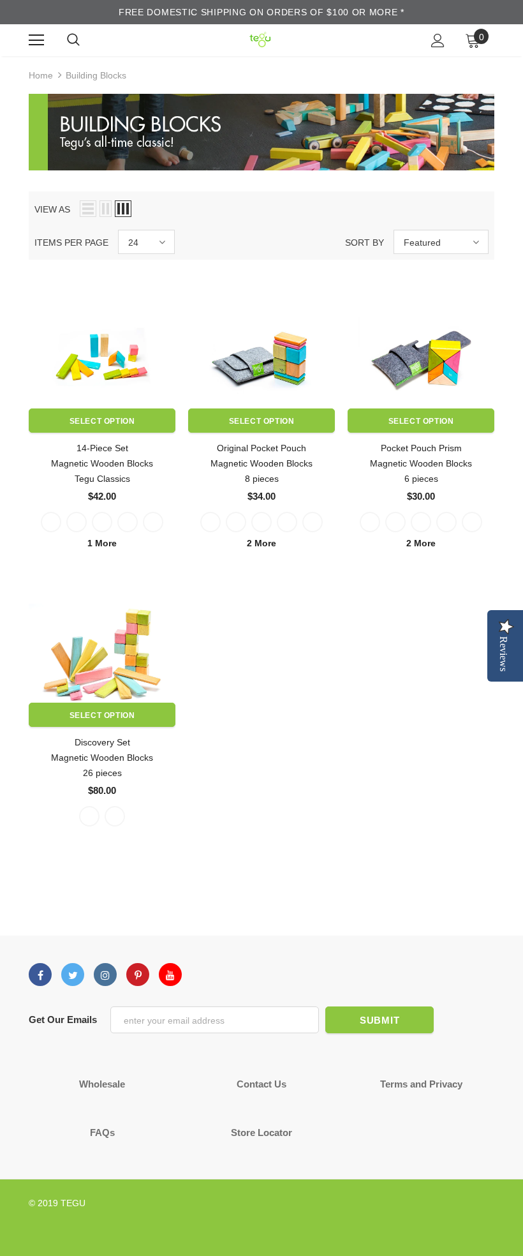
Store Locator (261, 1132)
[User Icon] (438, 40)
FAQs (102, 1132)
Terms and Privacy (421, 1084)
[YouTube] (170, 974)
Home (41, 75)
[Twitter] (72, 974)
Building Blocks (96, 75)
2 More (261, 543)
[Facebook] (40, 974)
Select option (102, 421)
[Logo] (259, 40)
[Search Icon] (73, 40)
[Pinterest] (137, 974)
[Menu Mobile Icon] (36, 40)
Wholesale (102, 1084)
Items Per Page (71, 242)
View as (52, 209)
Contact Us (261, 1084)
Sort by (364, 242)
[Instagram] (105, 974)
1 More (102, 543)
